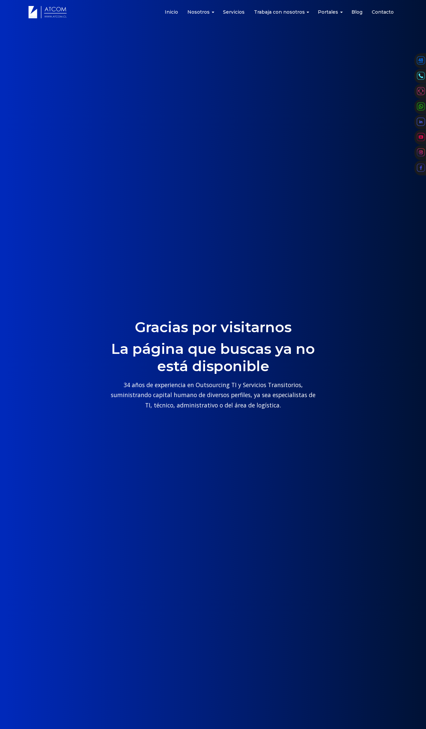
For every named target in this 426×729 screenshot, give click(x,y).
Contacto (383, 12)
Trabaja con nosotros (279, 12)
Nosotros (198, 12)
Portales (328, 12)
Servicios (234, 12)
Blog (356, 12)
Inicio (171, 12)
